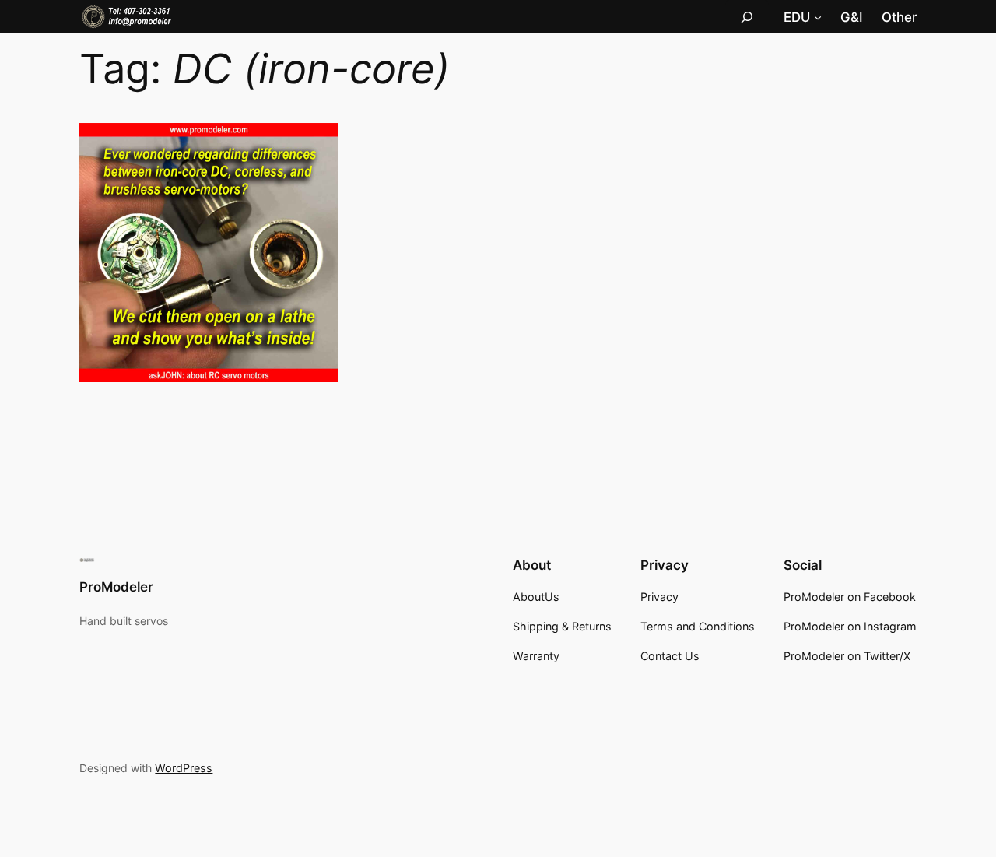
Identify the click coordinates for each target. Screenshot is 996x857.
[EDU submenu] (818, 17)
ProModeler (116, 587)
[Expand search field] (747, 16)
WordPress (183, 767)
